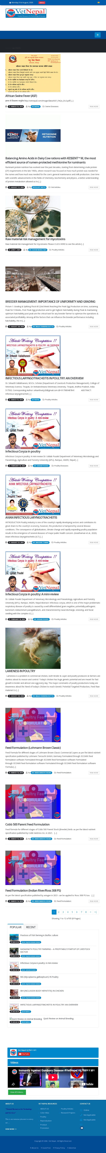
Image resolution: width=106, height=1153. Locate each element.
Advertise (72, 1148)
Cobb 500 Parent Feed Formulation (27, 824)
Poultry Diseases (61, 466)
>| (96, 912)
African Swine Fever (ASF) (21, 96)
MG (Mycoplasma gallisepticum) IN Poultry (39, 977)
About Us (35, 1148)
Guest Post (46, 1148)
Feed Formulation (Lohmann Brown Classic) (33, 748)
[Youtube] (98, 2)
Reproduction (46, 1121)
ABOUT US (44, 1109)
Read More (94, 106)
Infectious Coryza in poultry (22, 451)
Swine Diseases (52, 106)
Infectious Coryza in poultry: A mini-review (32, 594)
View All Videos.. (17, 1092)
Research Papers (68, 1113)
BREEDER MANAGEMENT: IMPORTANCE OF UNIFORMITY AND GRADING (50, 301)
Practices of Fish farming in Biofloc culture (39, 935)
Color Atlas (44, 1113)
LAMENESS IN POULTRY (20, 671)
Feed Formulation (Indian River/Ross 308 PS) (33, 890)
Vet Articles (55, 187)
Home (7, 48)
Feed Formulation (64, 772)
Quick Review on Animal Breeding (58, 1018)
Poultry (43, 1117)
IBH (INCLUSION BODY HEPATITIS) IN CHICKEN (42, 990)
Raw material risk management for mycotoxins (35, 239)
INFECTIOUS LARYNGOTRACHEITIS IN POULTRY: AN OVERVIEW (44, 378)
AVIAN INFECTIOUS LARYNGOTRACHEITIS (31, 517)
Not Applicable (90, 1115)
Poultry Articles (58, 250)
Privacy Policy (60, 1148)
